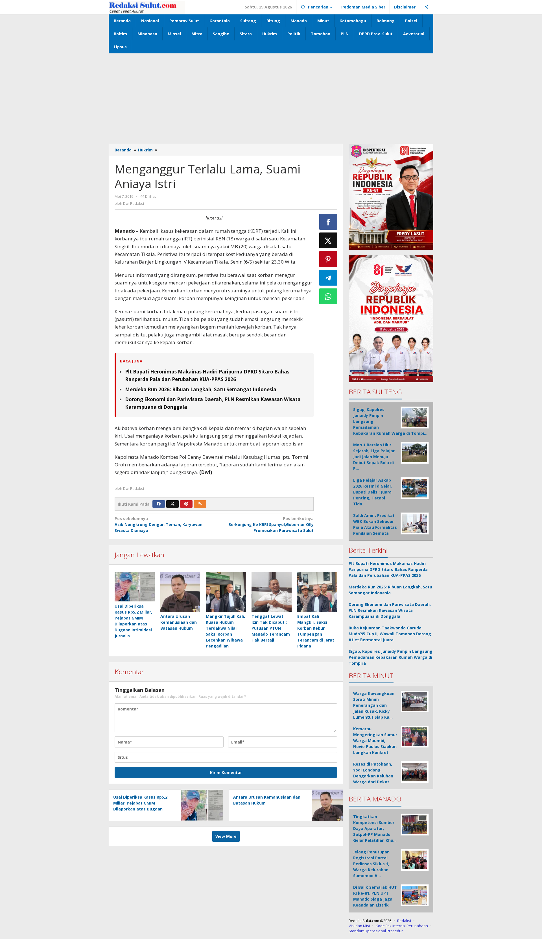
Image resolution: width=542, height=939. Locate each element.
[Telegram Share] (328, 278)
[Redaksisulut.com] (147, 7)
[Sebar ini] (328, 222)
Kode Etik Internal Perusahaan (402, 925)
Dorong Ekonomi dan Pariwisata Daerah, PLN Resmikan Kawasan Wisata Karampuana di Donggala (390, 610)
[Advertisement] (271, 95)
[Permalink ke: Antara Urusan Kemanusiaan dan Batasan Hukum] (180, 592)
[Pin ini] (328, 259)
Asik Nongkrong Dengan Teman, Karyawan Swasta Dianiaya (158, 524)
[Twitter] (172, 504)
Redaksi (404, 920)
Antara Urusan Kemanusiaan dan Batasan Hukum (178, 622)
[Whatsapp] (328, 296)
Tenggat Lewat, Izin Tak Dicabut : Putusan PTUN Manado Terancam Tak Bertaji (271, 628)
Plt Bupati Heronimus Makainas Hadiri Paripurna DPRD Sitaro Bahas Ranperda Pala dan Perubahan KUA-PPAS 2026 (388, 569)
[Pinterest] (186, 504)
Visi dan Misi (359, 925)
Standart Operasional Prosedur (376, 930)
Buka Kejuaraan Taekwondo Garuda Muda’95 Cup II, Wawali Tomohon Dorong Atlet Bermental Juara (390, 633)
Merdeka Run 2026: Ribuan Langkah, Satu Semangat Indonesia (200, 389)
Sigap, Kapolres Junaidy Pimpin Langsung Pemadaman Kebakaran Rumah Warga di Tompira (390, 657)
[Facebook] (158, 504)
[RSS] (200, 504)
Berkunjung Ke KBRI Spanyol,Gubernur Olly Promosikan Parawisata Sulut (270, 524)
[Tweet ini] (328, 240)
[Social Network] (426, 7)
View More (226, 836)
